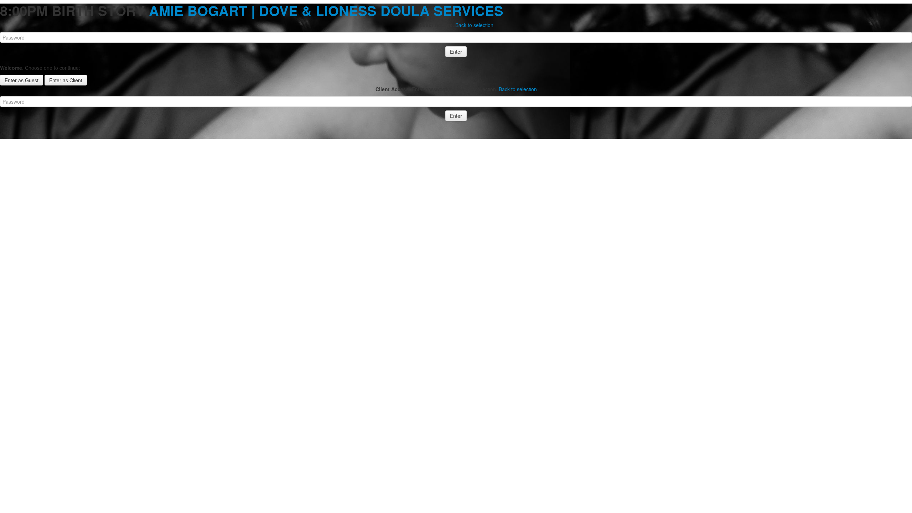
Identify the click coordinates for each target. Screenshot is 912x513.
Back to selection (474, 24)
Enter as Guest (21, 80)
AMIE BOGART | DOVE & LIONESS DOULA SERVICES (326, 10)
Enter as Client (65, 80)
